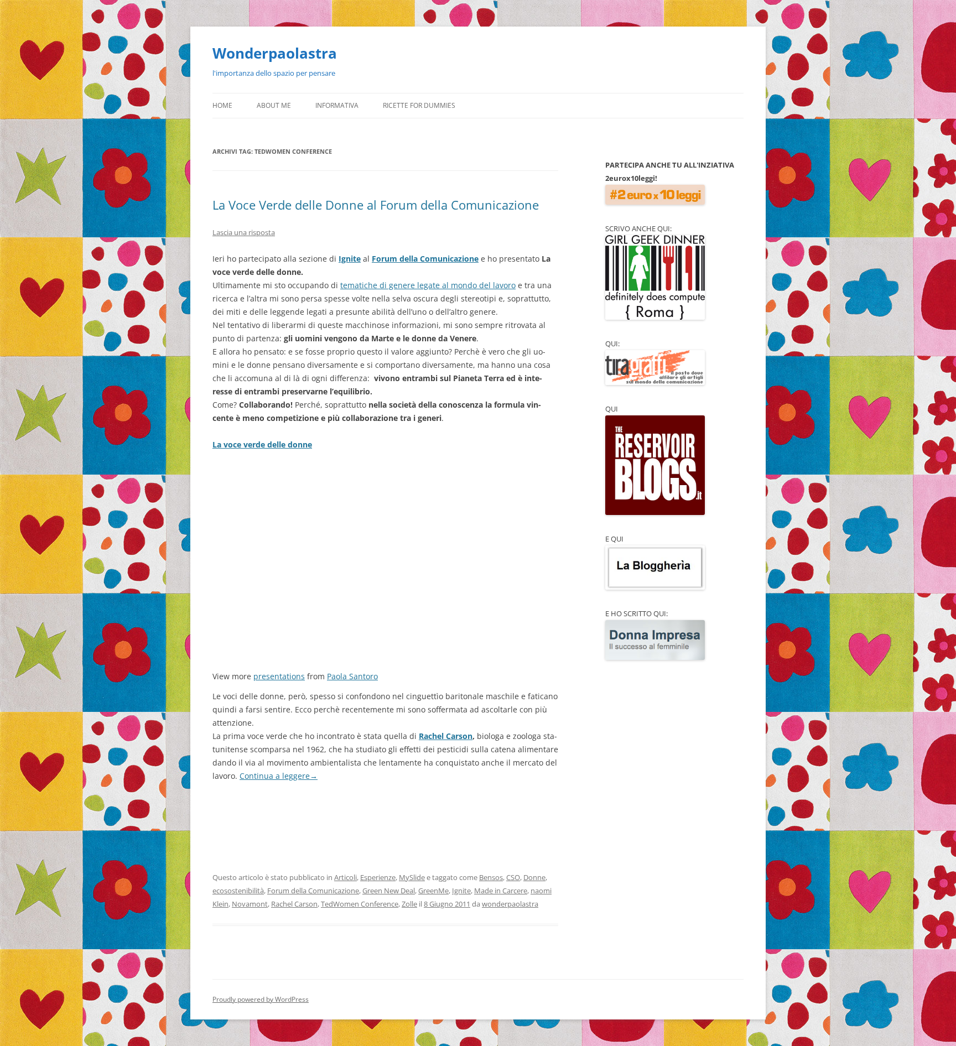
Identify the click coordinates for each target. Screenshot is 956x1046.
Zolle (409, 904)
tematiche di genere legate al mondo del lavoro (428, 285)
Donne (534, 877)
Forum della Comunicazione (425, 258)
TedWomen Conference (359, 904)
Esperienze (378, 877)
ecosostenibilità (238, 891)
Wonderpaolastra (274, 53)
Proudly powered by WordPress (260, 999)
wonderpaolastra (510, 904)
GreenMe (433, 891)
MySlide (412, 877)
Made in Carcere (500, 891)
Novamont (250, 904)
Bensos (491, 877)
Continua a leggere (279, 776)
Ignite (350, 258)
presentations (279, 676)
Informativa (336, 105)
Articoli (345, 877)
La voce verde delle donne (262, 444)
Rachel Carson (445, 736)
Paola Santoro (352, 676)
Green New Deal (388, 891)
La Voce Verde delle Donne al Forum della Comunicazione (375, 204)
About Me (274, 105)
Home (222, 105)
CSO (513, 877)
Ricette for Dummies (419, 105)
